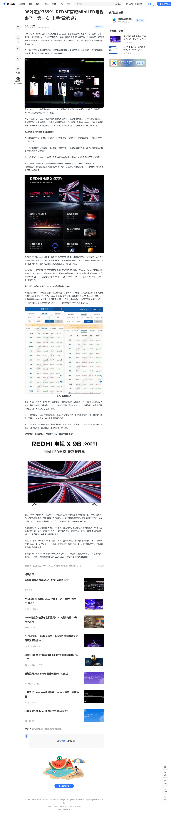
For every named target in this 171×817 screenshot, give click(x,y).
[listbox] (64, 647)
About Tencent (36, 800)
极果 (26, 590)
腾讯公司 (61, 809)
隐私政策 (53, 800)
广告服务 (67, 800)
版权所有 (67, 809)
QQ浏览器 (89, 800)
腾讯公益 (81, 800)
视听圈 (27, 609)
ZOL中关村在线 (30, 646)
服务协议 (46, 800)
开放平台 (60, 800)
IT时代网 (28, 683)
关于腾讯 (28, 800)
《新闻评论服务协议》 (56, 729)
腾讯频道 (96, 800)
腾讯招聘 (74, 800)
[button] (140, 20)
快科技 (27, 627)
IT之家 (27, 665)
